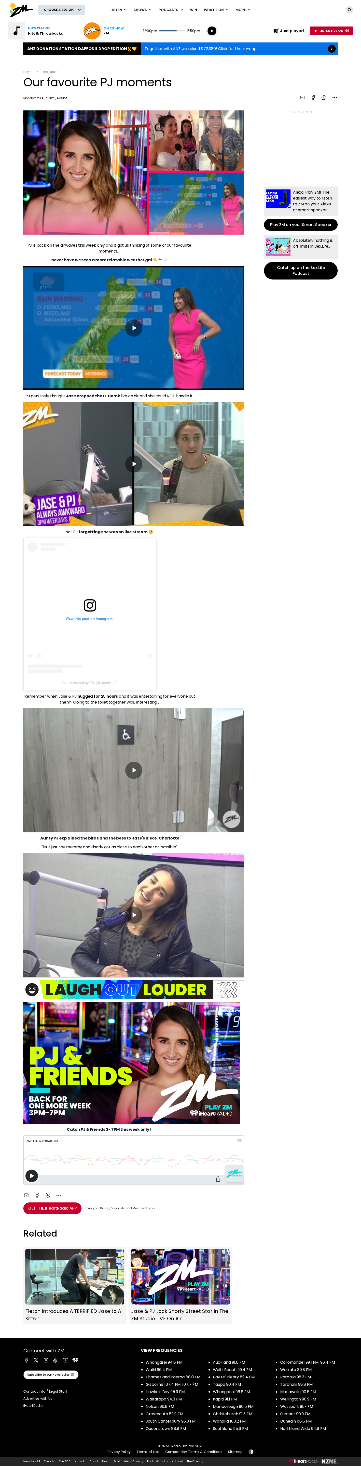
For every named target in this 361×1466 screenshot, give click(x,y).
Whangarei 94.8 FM (164, 1362)
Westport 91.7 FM (296, 1406)
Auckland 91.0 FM (229, 1362)
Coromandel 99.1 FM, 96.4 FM (307, 1362)
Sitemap (235, 1451)
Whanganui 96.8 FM (231, 1392)
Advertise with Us (37, 1398)
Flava (106, 1461)
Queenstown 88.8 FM (166, 1428)
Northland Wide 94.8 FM (303, 1428)
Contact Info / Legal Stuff (45, 1391)
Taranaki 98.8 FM (296, 1384)
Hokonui (177, 1461)
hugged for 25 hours (98, 696)
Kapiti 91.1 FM (225, 1399)
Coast (93, 1461)
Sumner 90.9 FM (295, 1414)
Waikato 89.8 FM (296, 1370)
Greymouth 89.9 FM (164, 1414)
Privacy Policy (119, 1451)
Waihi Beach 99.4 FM (232, 1370)
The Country (195, 1461)
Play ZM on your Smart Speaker (301, 209)
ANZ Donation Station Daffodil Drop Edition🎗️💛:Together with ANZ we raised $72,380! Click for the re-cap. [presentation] (180, 48)
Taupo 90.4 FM (227, 1384)
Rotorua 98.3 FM (295, 1377)
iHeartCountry (133, 1461)
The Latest (49, 72)
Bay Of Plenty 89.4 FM (234, 1377)
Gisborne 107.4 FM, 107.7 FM (172, 1384)
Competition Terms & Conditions (193, 1451)
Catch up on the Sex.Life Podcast (301, 257)
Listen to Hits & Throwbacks (39, 31)
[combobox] (335, 98)
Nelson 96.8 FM (160, 1406)
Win (193, 9)
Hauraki (80, 1461)
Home (27, 72)
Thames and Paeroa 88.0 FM (173, 1377)
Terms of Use (148, 1451)
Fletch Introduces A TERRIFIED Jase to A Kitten (74, 1285)
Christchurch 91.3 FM (232, 1414)
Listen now (103, 31)
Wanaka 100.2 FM (229, 1421)
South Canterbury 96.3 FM (170, 1421)
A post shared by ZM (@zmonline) (89, 683)
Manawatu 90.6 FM (298, 1392)
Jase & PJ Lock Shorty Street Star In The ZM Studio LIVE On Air (180, 1285)
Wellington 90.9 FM (298, 1399)
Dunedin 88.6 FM (296, 1421)
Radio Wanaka (157, 1461)
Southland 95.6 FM (230, 1428)
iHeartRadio (33, 1405)
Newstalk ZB (31, 1461)
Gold (116, 1461)
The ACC (65, 1461)
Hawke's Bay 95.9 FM (165, 1392)
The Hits (49, 1461)
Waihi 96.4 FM (159, 1370)
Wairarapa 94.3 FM (164, 1399)
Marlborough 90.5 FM (233, 1406)
